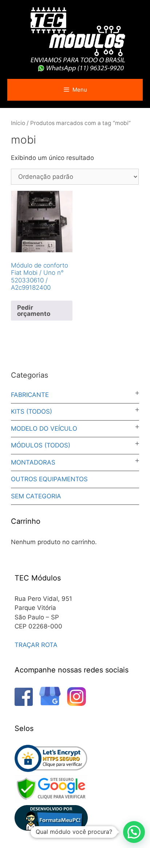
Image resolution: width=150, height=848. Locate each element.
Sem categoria (36, 496)
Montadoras (33, 462)
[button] (134, 832)
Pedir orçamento (33, 310)
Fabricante (30, 394)
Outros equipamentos (49, 479)
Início (18, 123)
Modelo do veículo (44, 428)
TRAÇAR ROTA (36, 644)
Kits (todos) (31, 411)
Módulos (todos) (40, 445)
